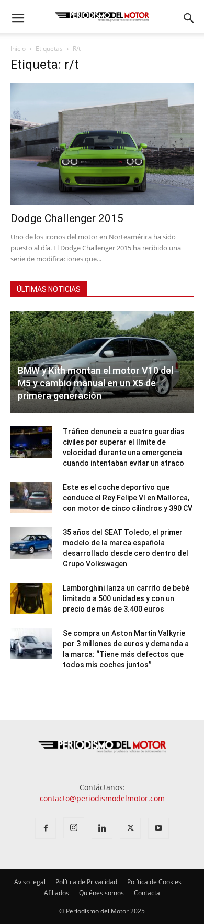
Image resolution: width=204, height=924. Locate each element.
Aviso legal (30, 881)
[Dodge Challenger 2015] (102, 144)
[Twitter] (130, 828)
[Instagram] (73, 827)
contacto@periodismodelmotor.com (102, 798)
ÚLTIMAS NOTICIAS (49, 289)
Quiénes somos (101, 892)
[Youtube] (158, 828)
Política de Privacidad (86, 881)
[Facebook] (45, 828)
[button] (18, 18)
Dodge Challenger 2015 (66, 218)
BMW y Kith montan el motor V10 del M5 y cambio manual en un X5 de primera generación (95, 383)
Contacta (147, 892)
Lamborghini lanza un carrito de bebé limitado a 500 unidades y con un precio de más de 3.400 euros (126, 598)
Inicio (18, 48)
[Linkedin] (102, 828)
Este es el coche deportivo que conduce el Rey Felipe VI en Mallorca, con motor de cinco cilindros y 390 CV (127, 497)
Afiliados (56, 892)
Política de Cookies (154, 881)
